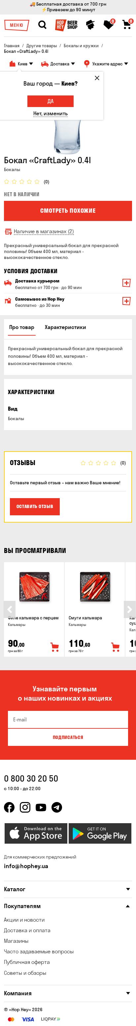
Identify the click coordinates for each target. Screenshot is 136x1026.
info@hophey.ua (26, 866)
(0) (47, 182)
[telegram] (56, 807)
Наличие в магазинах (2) (44, 231)
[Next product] (130, 609)
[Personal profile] (90, 24)
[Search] (42, 24)
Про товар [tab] (21, 327)
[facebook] (9, 807)
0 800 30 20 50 (31, 778)
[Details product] (34, 586)
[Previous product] (10, 609)
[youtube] (41, 807)
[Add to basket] (55, 647)
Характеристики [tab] (65, 327)
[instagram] (25, 807)
